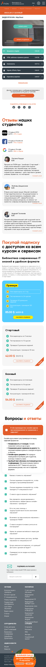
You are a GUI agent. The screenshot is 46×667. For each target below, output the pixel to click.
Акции (6, 646)
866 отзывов (18, 151)
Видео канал (8, 611)
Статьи (6, 613)
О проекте (28, 627)
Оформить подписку (23, 361)
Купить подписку (23, 39)
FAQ (26, 632)
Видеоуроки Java (31, 606)
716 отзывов (17, 142)
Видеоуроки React (31, 622)
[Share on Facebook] (14, 107)
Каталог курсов (9, 595)
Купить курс (23, 26)
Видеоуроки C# (30, 599)
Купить (23, 95)
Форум (6, 616)
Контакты (28, 629)
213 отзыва (18, 134)
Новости (7, 649)
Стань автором (9, 627)
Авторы (27, 634)
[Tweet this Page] (19, 107)
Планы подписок (10, 600)
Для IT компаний (10, 629)
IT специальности (10, 597)
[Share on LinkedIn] (24, 107)
